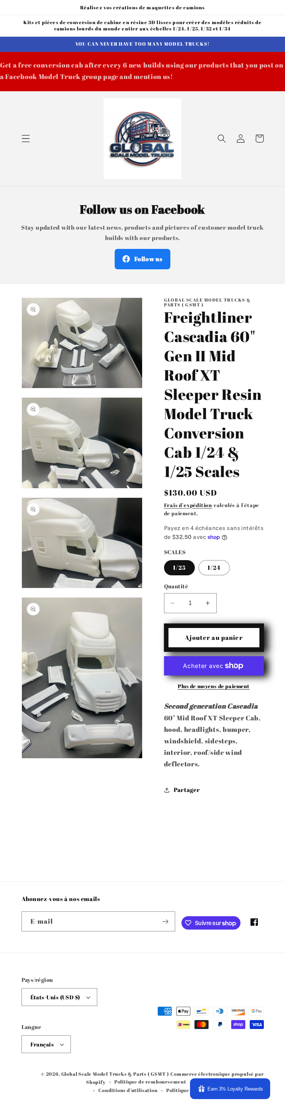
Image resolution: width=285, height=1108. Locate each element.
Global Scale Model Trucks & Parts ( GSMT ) (115, 1074)
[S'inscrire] (165, 921)
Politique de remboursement (150, 1082)
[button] (25, 138)
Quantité (176, 586)
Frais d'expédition (188, 505)
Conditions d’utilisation (127, 1090)
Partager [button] (187, 790)
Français (42, 1044)
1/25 (179, 567)
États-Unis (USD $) (55, 997)
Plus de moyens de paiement (214, 686)
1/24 (214, 567)
